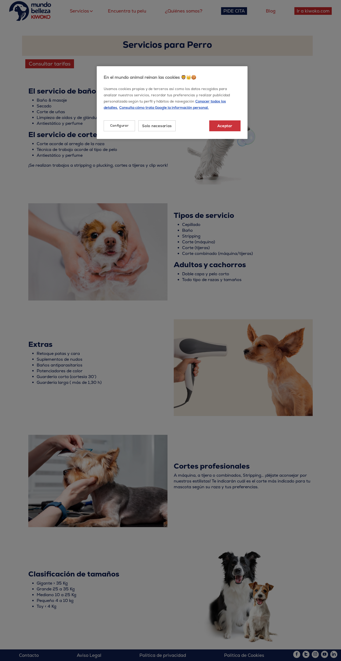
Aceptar (224, 126)
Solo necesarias (157, 126)
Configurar (119, 125)
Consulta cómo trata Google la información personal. (164, 107)
